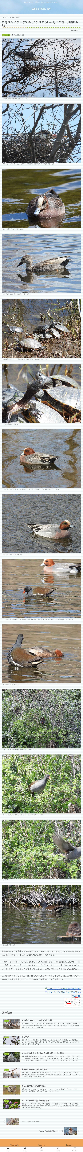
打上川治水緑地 (18, 35)
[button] (77, 620)
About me (41, 1145)
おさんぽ (7, 35)
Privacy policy (14, 1145)
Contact (68, 1145)
